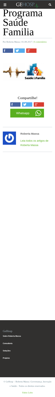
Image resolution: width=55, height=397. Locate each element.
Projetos (6, 358)
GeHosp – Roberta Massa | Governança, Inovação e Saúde (27, 5)
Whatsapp (22, 113)
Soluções (7, 351)
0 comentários (40, 42)
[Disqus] (27, 197)
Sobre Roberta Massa (12, 336)
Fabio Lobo (27, 392)
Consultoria (7, 343)
